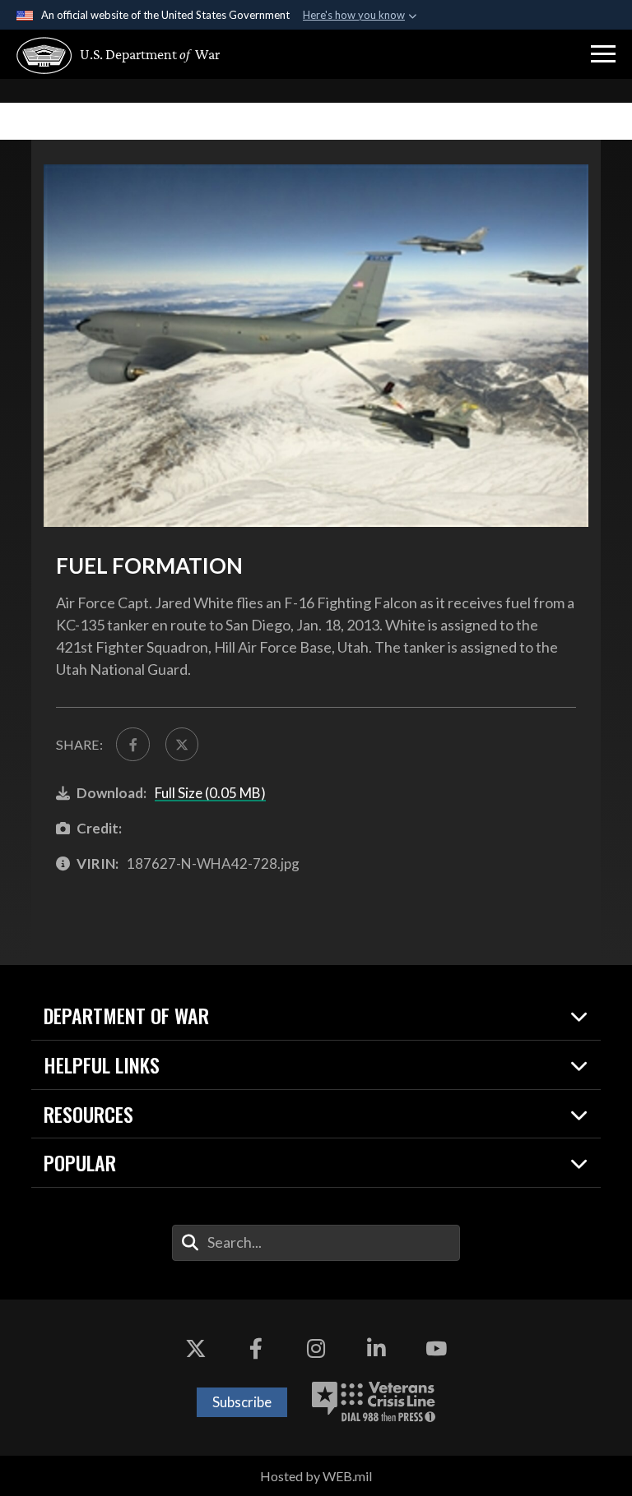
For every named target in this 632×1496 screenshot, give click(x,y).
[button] (603, 54)
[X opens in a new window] (195, 1348)
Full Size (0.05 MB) (210, 792)
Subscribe (242, 1402)
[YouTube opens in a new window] (436, 1348)
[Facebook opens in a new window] (255, 1348)
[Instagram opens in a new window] (316, 1348)
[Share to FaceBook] (132, 743)
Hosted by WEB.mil (316, 1476)
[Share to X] (181, 743)
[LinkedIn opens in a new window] (376, 1348)
